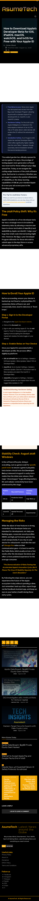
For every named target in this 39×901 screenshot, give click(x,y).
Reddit (6, 881)
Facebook (7, 874)
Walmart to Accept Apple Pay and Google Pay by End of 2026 (16, 757)
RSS (5, 883)
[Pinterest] (12, 642)
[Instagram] (3, 877)
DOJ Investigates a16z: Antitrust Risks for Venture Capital (19, 698)
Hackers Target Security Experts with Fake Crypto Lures (19, 727)
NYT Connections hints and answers (14, 202)
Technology (6, 52)
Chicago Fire (9, 545)
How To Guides (14, 52)
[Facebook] (3, 642)
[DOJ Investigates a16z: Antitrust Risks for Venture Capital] (19, 686)
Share (6, 885)
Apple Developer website (23, 322)
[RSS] (3, 883)
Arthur (15, 673)
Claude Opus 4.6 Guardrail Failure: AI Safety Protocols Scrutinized (18, 768)
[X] (8, 642)
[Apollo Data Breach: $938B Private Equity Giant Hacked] (19, 658)
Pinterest (7, 879)
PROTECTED (9, 846)
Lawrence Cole (15, 702)
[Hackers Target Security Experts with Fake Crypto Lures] (19, 715)
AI (2, 764)
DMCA (3, 846)
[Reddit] (3, 881)
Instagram (7, 877)
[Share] (3, 886)
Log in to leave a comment (19, 811)
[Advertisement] (19, 82)
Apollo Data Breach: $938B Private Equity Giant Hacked (19, 670)
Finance (4, 753)
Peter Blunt (11, 45)
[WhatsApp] (16, 642)
